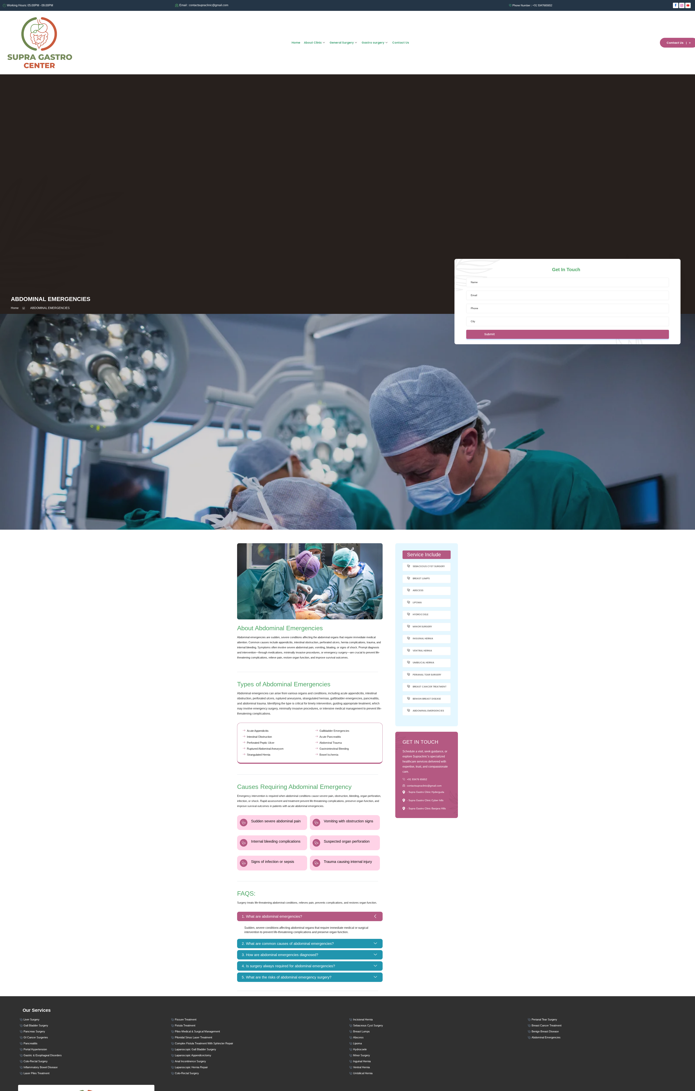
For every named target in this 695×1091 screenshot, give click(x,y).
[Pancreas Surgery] (95, 1031)
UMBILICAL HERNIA (423, 662)
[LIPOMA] (408, 602)
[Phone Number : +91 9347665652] (467, 5)
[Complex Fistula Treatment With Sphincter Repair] (260, 1043)
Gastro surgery (373, 43)
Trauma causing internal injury (348, 862)
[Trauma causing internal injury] (316, 863)
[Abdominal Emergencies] (611, 1037)
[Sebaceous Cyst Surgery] (438, 1025)
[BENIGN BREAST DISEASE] (408, 698)
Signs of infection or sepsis (272, 862)
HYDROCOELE (420, 614)
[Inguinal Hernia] (438, 1061)
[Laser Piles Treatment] (95, 1073)
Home (296, 43)
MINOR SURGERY (422, 626)
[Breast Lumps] (438, 1031)
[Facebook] (675, 5)
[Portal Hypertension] (95, 1049)
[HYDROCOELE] (408, 614)
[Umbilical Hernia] (438, 1073)
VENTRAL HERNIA (422, 650)
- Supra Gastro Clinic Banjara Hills (426, 808)
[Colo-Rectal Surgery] (95, 1061)
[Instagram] (682, 5)
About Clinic (313, 43)
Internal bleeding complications (275, 841)
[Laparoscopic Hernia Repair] (260, 1067)
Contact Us (400, 43)
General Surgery (342, 43)
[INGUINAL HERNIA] (408, 638)
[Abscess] (438, 1037)
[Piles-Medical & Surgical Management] (260, 1031)
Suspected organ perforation (347, 841)
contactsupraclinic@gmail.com (424, 785)
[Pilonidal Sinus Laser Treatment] (260, 1037)
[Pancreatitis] (95, 1043)
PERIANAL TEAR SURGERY (427, 674)
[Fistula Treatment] (260, 1025)
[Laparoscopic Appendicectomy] (260, 1055)
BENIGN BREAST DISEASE (427, 698)
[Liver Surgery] (95, 1019)
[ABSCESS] (408, 590)
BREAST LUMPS (421, 578)
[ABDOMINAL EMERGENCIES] (408, 710)
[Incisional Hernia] (438, 1019)
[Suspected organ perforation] (316, 843)
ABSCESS (418, 590)
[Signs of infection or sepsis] (243, 863)
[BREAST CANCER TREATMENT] (408, 686)
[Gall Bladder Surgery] (95, 1025)
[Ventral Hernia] (438, 1067)
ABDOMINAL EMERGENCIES (428, 710)
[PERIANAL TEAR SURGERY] (408, 674)
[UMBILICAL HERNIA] (408, 662)
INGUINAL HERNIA (423, 638)
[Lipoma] (438, 1043)
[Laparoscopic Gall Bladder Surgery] (260, 1049)
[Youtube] (688, 5)
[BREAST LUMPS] (408, 578)
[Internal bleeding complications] (243, 843)
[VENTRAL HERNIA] (408, 650)
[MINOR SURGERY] (408, 626)
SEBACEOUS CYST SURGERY (429, 566)
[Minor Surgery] (438, 1055)
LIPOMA (417, 602)
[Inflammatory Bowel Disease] (95, 1067)
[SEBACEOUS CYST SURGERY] (408, 566)
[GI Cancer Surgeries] (95, 1037)
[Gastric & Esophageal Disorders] (95, 1055)
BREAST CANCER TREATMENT (430, 686)
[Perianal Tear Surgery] (611, 1019)
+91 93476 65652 (417, 779)
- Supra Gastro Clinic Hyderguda (425, 792)
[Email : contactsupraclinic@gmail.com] (278, 5)
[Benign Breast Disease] (611, 1031)
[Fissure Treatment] (260, 1019)
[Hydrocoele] (438, 1049)
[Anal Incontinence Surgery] (260, 1061)
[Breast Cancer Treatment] (611, 1025)
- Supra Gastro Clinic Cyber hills (425, 800)
